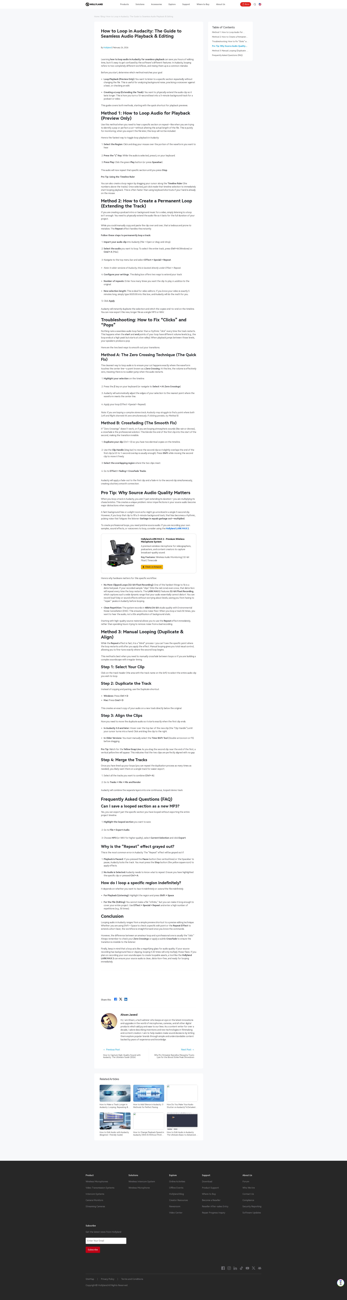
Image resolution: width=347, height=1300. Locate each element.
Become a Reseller (211, 1200)
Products (124, 4)
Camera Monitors (94, 1200)
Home (96, 16)
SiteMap (90, 1279)
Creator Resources (178, 1200)
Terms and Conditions (132, 1279)
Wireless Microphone (139, 1188)
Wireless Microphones (97, 1182)
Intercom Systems (95, 1194)
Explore (172, 4)
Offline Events (176, 1188)
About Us (220, 4)
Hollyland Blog (176, 1194)
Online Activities (177, 1182)
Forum (245, 1182)
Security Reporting (251, 1206)
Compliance (248, 1200)
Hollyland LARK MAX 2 (177, 528)
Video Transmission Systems (100, 1188)
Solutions (140, 4)
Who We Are (248, 1188)
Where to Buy (203, 4)
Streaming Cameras (95, 1206)
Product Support (210, 1188)
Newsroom (174, 1206)
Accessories (156, 4)
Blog (103, 16)
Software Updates (251, 1213)
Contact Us (248, 1194)
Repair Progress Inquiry (213, 1213)
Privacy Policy (107, 1279)
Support (186, 4)
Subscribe (93, 1249)
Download (207, 1182)
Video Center (175, 1213)
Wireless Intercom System (141, 1182)
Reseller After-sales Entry (215, 1206)
